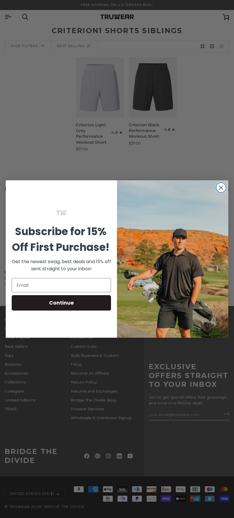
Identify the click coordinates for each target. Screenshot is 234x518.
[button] (61, 213)
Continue (61, 302)
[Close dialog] (221, 188)
